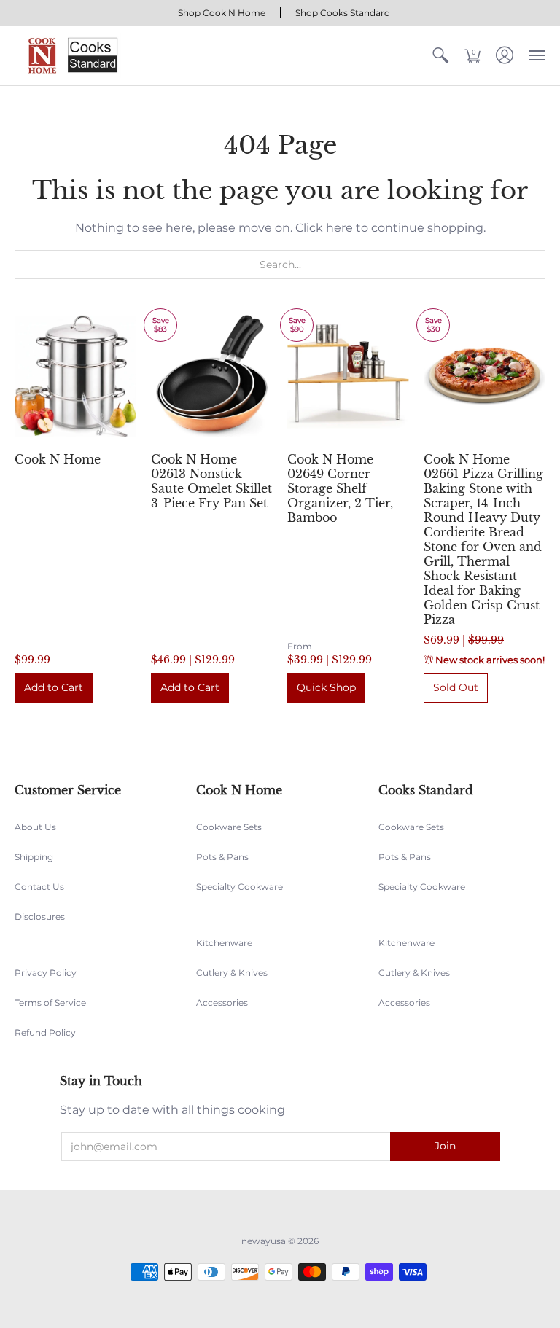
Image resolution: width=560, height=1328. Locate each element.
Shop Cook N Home (221, 12)
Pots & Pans (222, 856)
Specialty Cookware (239, 886)
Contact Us (39, 886)
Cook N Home (58, 459)
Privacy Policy (46, 972)
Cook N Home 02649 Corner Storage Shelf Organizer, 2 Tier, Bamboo (340, 488)
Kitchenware (224, 942)
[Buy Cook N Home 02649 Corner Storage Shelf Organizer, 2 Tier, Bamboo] (348, 376)
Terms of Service (50, 1002)
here (339, 228)
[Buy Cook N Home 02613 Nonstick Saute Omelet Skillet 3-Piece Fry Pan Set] (212, 376)
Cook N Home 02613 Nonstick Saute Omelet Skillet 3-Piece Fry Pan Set (211, 481)
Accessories (222, 1002)
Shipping (34, 856)
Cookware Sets (229, 826)
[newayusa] (69, 55)
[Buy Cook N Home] (75, 376)
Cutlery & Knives (232, 972)
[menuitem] (440, 55)
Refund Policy (45, 1032)
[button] (440, 55)
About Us (35, 826)
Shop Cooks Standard (342, 12)
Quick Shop (326, 687)
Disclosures (40, 916)
